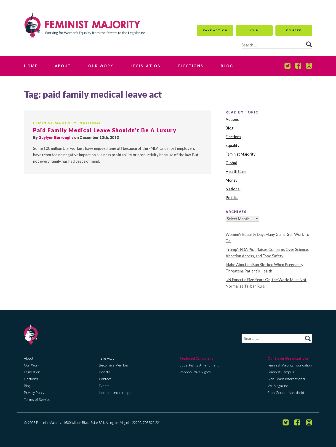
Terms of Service (37, 399)
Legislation (146, 65)
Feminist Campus (280, 372)
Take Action (215, 30)
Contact (105, 379)
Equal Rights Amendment (199, 365)
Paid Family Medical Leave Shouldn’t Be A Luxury (104, 130)
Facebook (298, 65)
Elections (190, 65)
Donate (293, 30)
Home (30, 65)
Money (231, 180)
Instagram (309, 65)
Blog (227, 65)
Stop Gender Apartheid (285, 392)
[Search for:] (277, 339)
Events (104, 385)
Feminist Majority (55, 123)
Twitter (287, 65)
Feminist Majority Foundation (289, 365)
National (90, 123)
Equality (233, 145)
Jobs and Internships (115, 392)
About (63, 65)
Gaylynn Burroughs (55, 137)
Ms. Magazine (277, 385)
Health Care (236, 171)
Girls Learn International (286, 379)
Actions (232, 119)
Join (254, 30)
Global (231, 162)
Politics (232, 197)
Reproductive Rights (195, 372)
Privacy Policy (34, 392)
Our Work (100, 65)
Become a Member (114, 365)
